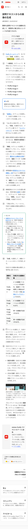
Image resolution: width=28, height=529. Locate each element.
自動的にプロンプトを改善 (15, 243)
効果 (18, 192)
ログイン (24, 2)
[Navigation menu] (2, 2)
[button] (18, 2)
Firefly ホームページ (12, 54)
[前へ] (8, 475)
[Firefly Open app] (26, 7)
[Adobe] (8, 2)
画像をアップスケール (18, 294)
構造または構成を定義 (17, 156)
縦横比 (9, 114)
